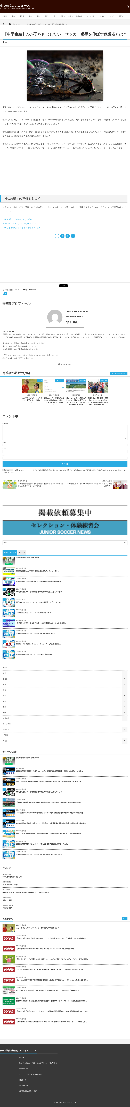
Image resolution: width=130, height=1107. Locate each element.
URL (4, 455)
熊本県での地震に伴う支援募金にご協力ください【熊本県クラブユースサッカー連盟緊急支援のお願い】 (52, 1001)
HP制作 (112, 16)
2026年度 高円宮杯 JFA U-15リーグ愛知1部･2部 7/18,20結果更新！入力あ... (42, 844)
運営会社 (22, 1057)
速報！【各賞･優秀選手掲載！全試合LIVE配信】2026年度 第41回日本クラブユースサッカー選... (49, 834)
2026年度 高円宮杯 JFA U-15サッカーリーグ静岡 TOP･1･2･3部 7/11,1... (41, 854)
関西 (46, 16)
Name (4, 442)
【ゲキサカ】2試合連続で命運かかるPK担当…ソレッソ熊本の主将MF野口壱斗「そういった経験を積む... (52, 1022)
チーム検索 (90, 16)
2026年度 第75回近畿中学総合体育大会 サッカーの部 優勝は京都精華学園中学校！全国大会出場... (50, 813)
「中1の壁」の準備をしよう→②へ (17, 219)
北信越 (22, 16)
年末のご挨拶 (7, 908)
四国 (61, 16)
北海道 (5, 16)
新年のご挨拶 (7, 900)
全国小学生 (104, 380)
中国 (54, 16)
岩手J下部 (83, 380)
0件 (6, 42)
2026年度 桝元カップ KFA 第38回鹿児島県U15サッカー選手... (37, 571)
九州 (69, 16)
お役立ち (101, 16)
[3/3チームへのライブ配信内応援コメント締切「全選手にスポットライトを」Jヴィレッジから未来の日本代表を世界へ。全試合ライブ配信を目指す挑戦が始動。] (76, 389)
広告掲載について (25, 1068)
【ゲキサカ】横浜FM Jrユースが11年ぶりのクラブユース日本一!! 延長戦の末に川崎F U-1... (47, 949)
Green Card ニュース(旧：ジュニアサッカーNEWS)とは (38, 1063)
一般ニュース (60, 380)
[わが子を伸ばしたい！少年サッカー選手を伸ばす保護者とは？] (32, 390)
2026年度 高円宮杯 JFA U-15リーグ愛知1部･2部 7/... (34, 613)
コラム (40, 380)
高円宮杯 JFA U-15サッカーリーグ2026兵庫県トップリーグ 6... (38, 602)
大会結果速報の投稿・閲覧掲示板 (27, 558)
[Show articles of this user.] (34, 317)
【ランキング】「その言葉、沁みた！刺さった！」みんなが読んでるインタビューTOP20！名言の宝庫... (52, 959)
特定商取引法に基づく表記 (28, 1091)
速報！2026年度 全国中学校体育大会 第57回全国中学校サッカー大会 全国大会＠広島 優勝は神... (49, 781)
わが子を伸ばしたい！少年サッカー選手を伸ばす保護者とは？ (32, 400)
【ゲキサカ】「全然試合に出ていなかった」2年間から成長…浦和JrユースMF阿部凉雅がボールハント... (51, 1011)
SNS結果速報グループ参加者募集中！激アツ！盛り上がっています (39, 592)
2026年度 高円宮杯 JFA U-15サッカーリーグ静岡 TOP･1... (36, 633)
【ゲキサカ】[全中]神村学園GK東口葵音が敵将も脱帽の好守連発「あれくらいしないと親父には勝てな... (52, 980)
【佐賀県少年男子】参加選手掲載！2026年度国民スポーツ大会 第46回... (41, 623)
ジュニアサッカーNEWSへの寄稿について (33, 1074)
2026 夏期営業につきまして (12, 877)
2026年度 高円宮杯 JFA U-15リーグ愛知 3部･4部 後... (34, 654)
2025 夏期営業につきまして (12, 885)
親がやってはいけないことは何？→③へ (20, 223)
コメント (19, 290)
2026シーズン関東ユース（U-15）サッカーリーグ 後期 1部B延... (38, 644)
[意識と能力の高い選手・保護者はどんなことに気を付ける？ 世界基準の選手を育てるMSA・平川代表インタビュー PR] (98, 390)
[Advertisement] (65, 172)
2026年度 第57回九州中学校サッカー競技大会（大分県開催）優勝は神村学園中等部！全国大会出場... (51, 823)
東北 (13, 16)
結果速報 (79, 16)
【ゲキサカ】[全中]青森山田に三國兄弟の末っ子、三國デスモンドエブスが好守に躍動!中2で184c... (50, 969)
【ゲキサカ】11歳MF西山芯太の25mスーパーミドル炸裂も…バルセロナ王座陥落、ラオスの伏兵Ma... (51, 938)
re (5, 293)
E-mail (4, 449)
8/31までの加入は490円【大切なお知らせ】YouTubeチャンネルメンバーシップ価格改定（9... (48, 990)
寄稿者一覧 (22, 1080)
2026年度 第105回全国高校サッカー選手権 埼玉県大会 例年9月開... (39, 581)
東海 (38, 16)
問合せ (121, 16)
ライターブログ (66, 365)
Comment (6, 423)
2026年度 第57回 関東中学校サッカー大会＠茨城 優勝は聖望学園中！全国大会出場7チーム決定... (49, 771)
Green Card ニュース (15, 5)
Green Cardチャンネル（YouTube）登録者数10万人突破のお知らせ (26, 892)
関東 (30, 16)
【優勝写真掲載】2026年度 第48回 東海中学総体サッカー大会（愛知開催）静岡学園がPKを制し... (50, 802)
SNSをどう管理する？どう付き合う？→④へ (22, 228)
